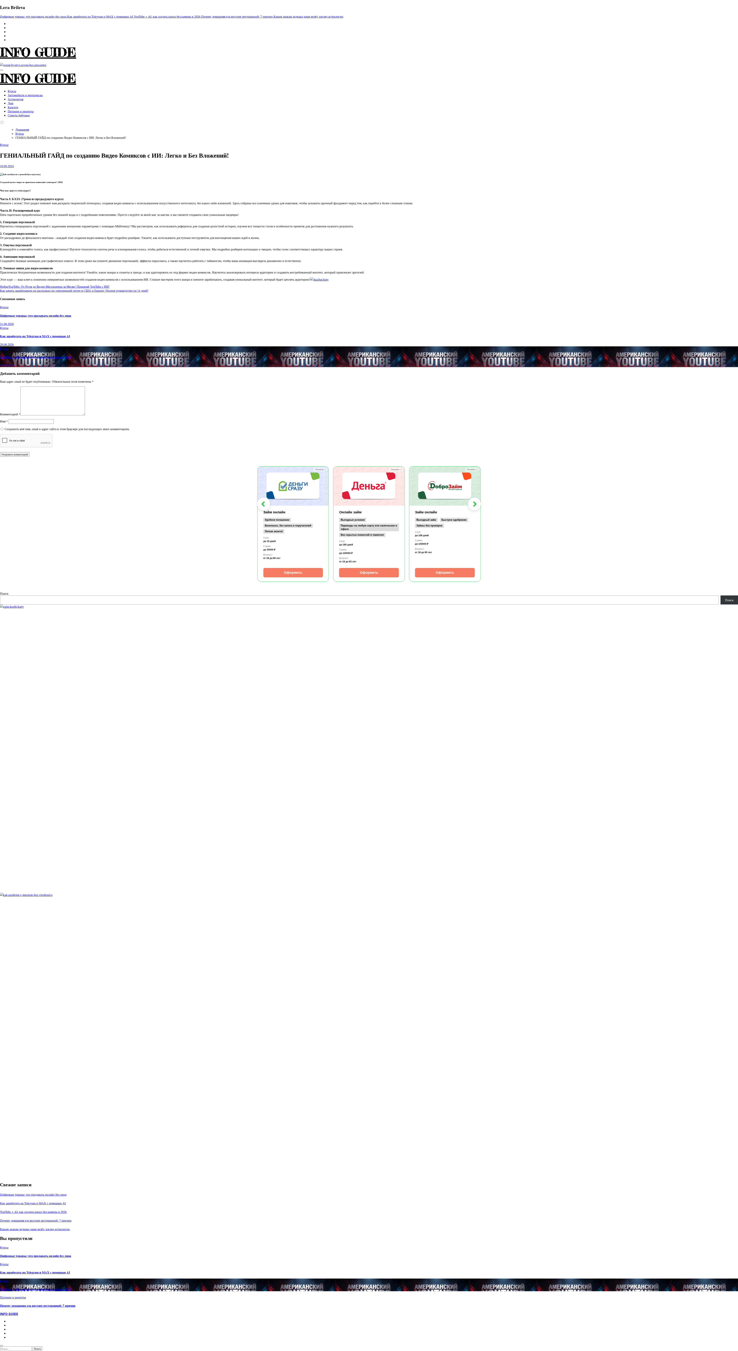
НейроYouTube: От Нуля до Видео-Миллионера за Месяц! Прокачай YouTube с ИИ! (55, 286)
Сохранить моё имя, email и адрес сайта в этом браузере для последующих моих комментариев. (67, 429)
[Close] (1, 1345)
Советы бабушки (19, 115)
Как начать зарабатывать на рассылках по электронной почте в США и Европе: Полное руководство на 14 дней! (74, 290)
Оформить (293, 572)
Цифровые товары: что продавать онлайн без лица (35, 315)
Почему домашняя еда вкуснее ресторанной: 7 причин (35, 1220)
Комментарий (10, 414)
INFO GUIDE (38, 52)
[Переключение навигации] (1, 70)
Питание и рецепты (21, 111)
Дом (10, 103)
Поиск (4, 593)
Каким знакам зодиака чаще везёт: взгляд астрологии (35, 1229)
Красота (13, 107)
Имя (4, 421)
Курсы (12, 91)
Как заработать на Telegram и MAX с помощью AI (35, 336)
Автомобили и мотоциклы (25, 95)
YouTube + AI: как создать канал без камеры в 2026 (35, 357)
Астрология (15, 99)
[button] (263, 504)
